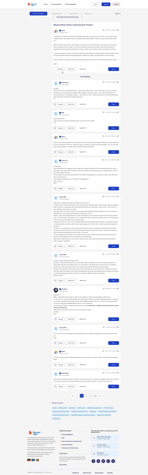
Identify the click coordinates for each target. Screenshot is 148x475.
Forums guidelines (70, 4)
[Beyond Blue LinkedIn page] (113, 464)
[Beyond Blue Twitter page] (108, 464)
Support (116, 4)
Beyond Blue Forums (34, 4)
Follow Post (71, 69)
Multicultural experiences (94, 408)
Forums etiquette (67, 444)
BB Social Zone (88, 13)
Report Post (83, 69)
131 (95, 396)
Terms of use (87, 472)
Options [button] (117, 13)
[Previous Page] (72, 396)
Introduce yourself (73, 13)
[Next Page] (100, 396)
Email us (100, 453)
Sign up (106, 4)
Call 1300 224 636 (103, 437)
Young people (56, 418)
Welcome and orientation (104, 415)
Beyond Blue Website (34, 433)
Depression (72, 408)
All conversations (56, 4)
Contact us (75, 472)
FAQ (63, 438)
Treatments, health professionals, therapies (83, 415)
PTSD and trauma (108, 408)
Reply (113, 69)
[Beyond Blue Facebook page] (93, 464)
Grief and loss (81, 408)
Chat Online (102, 445)
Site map (110, 472)
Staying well (93, 411)
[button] (62, 72)
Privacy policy (99, 472)
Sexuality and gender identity (79, 411)
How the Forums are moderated (71, 441)
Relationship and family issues (61, 411)
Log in (95, 4)
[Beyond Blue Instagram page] (103, 464)
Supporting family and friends (61, 415)
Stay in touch (63, 464)
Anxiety (55, 408)
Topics (46, 4)
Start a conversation (38, 13)
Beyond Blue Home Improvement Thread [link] (68, 17)
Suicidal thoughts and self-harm (107, 411)
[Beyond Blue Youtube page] (98, 464)
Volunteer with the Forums (70, 448)
